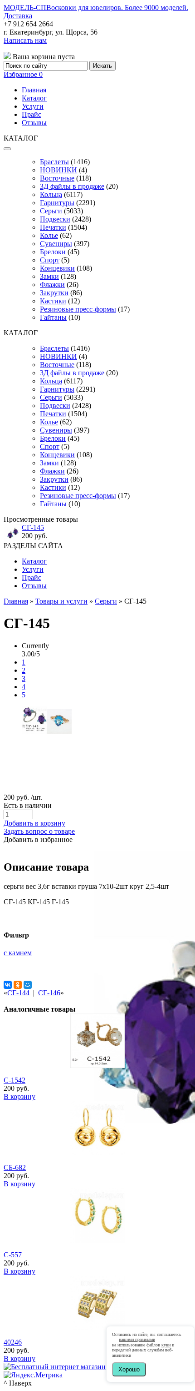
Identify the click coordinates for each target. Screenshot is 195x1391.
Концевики (57, 268)
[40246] (97, 1327)
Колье (49, 235)
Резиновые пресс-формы (78, 309)
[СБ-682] (97, 1153)
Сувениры (56, 243)
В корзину (19, 1096)
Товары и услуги (61, 601)
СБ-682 (15, 1167)
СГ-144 (18, 993)
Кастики (53, 301)
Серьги (51, 211)
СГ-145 (33, 527)
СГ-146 (49, 993)
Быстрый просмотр (97, 1078)
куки (166, 1344)
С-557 (13, 1255)
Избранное (23, 74)
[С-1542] (97, 1065)
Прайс (31, 114)
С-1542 (14, 1080)
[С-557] (97, 1240)
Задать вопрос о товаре (39, 831)
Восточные (57, 178)
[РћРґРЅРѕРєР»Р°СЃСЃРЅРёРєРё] (18, 985)
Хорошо (129, 1369)
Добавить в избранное (38, 839)
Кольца (51, 194)
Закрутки (54, 293)
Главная (34, 90)
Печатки (53, 227)
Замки (49, 276)
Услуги (33, 106)
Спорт (49, 260)
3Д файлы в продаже (72, 186)
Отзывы (34, 122)
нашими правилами (137, 1339)
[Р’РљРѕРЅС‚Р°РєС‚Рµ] (8, 985)
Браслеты (54, 162)
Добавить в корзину (34, 823)
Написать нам (25, 40)
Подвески (55, 219)
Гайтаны (53, 317)
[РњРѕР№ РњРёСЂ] (28, 985)
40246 (13, 1342)
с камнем (18, 953)
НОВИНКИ (58, 170)
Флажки (52, 284)
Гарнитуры (57, 203)
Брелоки (53, 252)
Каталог (34, 98)
